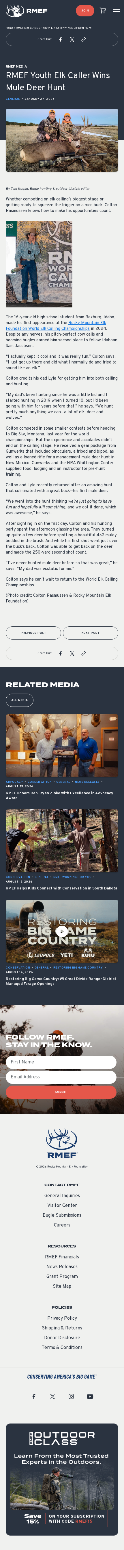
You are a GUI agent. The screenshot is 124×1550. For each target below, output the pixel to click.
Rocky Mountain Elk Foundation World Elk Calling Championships (56, 326)
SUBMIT (61, 1092)
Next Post (91, 633)
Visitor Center (62, 1206)
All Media (19, 700)
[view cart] (103, 11)
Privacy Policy (62, 1318)
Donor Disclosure (62, 1338)
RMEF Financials (62, 1257)
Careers (62, 1225)
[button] (60, 39)
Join (85, 11)
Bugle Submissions (62, 1215)
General (13, 99)
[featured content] (62, 1479)
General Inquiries (62, 1196)
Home (9, 28)
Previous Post (33, 633)
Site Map (62, 1286)
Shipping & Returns (62, 1328)
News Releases (62, 1267)
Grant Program (62, 1277)
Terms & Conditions (62, 1348)
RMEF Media (24, 28)
